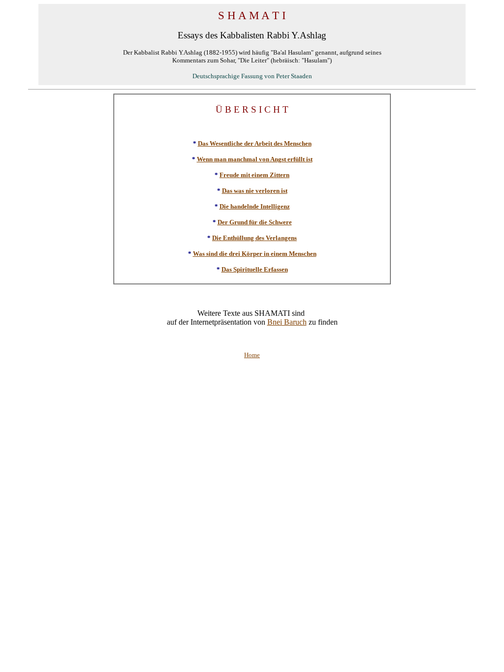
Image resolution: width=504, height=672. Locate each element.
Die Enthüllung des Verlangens (254, 238)
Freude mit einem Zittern (254, 175)
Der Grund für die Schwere (255, 222)
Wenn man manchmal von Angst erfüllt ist (255, 159)
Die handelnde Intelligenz (255, 206)
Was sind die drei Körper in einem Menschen (254, 253)
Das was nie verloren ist (254, 190)
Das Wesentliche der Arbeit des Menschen (255, 143)
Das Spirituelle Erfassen (254, 269)
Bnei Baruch (287, 322)
